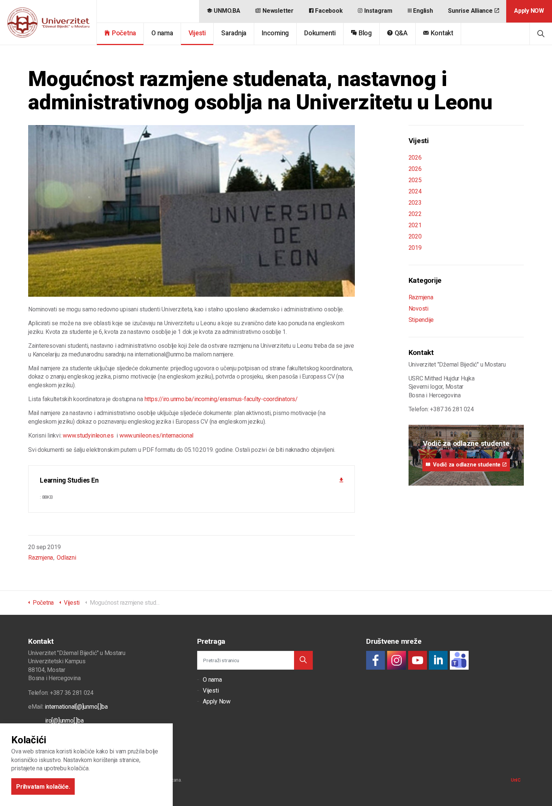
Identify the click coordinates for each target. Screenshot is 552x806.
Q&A (401, 33)
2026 (415, 157)
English (423, 10)
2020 (415, 236)
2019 (415, 247)
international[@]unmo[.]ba (76, 706)
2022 (415, 213)
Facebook (328, 10)
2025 (415, 180)
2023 (415, 202)
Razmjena (40, 557)
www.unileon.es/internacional (156, 435)
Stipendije (421, 319)
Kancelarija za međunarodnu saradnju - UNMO (48, 23)
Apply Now (217, 701)
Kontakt (442, 33)
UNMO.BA (227, 10)
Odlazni (66, 557)
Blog (365, 33)
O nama (162, 33)
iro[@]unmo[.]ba (64, 720)
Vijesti (197, 33)
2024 (415, 191)
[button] (303, 660)
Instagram (378, 10)
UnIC (516, 780)
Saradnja (233, 33)
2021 (415, 225)
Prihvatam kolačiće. (43, 786)
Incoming (275, 33)
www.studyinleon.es (88, 435)
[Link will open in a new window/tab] (375, 660)
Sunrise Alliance (470, 10)
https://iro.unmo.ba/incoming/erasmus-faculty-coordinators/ (221, 399)
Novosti (418, 308)
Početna (124, 33)
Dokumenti (320, 33)
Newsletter (278, 10)
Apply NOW (529, 10)
